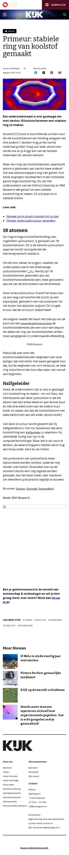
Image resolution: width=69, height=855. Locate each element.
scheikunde (55, 619)
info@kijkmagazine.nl (37, 806)
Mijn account (33, 776)
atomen (27, 619)
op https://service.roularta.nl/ (40, 823)
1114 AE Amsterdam (36, 798)
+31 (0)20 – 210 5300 (37, 802)
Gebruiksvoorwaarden (12, 797)
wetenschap (25, 625)
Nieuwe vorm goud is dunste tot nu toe (32, 216)
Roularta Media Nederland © (34, 848)
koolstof (40, 619)
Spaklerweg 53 (34, 794)
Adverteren (7, 768)
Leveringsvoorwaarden (12, 793)
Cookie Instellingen (11, 780)
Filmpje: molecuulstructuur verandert (30, 221)
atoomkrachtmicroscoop (36, 323)
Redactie (31, 789)
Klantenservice (34, 815)
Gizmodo (31, 488)
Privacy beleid (8, 784)
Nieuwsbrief (33, 772)
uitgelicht (9, 625)
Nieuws (11, 31)
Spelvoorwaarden (10, 801)
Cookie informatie (10, 776)
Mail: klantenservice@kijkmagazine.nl (44, 827)
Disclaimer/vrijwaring (11, 789)
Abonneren (33, 768)
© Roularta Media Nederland (15, 806)
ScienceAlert (46, 488)
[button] (55, 5)
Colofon (6, 772)
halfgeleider (33, 432)
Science (20, 488)
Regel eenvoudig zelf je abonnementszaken (46, 819)
